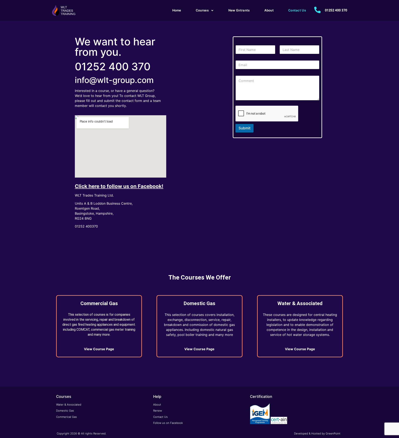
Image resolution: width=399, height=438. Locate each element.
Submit (244, 128)
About (269, 10)
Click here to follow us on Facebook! (119, 186)
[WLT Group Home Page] (64, 10)
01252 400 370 (336, 10)
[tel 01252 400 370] (317, 10)
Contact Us (297, 10)
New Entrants (239, 10)
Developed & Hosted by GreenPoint (317, 433)
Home (176, 10)
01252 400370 (86, 226)
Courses (202, 10)
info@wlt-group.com (114, 80)
